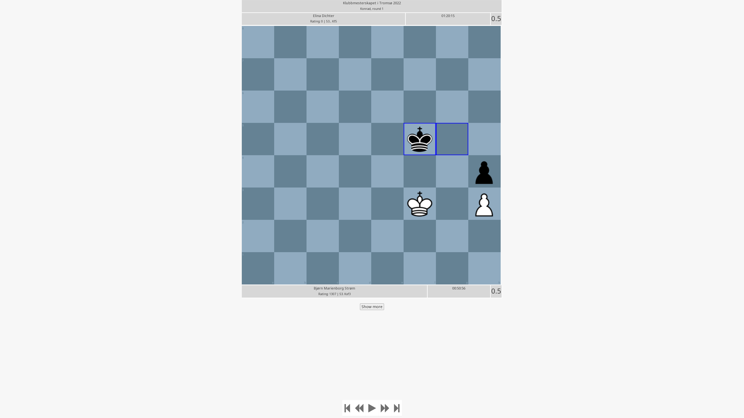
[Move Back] (359, 408)
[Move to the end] (397, 408)
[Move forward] (385, 408)
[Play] (372, 408)
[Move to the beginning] (347, 408)
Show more (372, 306)
